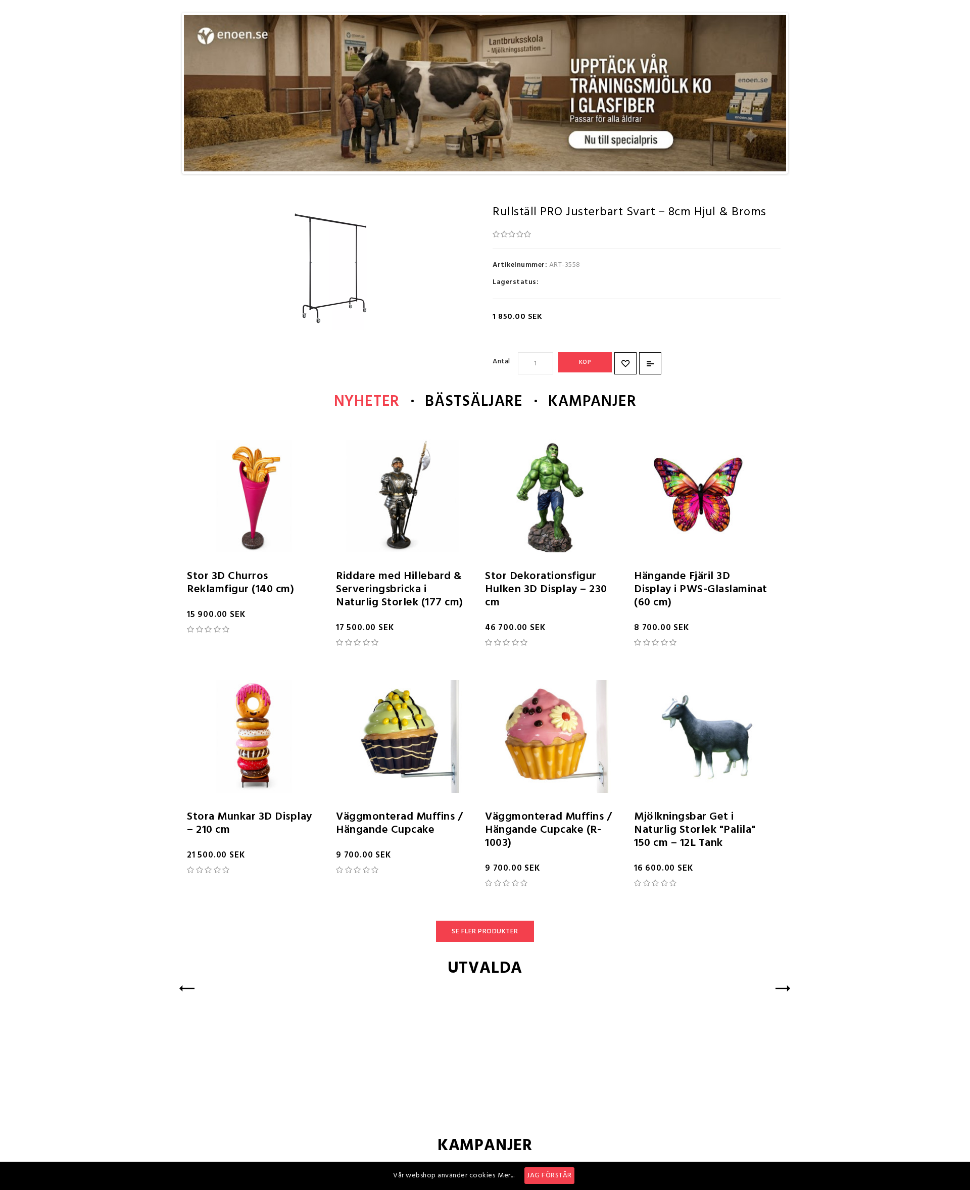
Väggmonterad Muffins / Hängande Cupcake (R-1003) (548, 830)
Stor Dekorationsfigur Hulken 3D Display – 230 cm (546, 589)
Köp (585, 362)
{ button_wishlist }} (625, 363)
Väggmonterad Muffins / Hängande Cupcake (399, 823)
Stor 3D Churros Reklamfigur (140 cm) (240, 582)
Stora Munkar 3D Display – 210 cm (249, 823)
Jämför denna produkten (650, 363)
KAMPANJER (592, 402)
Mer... (506, 1175)
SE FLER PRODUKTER (485, 931)
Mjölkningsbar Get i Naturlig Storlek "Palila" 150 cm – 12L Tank (695, 830)
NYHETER (367, 402)
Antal (501, 361)
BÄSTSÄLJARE (474, 402)
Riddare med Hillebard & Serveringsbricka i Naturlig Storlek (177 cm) (399, 589)
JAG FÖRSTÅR (549, 1175)
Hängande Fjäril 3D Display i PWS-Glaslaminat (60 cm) (700, 589)
